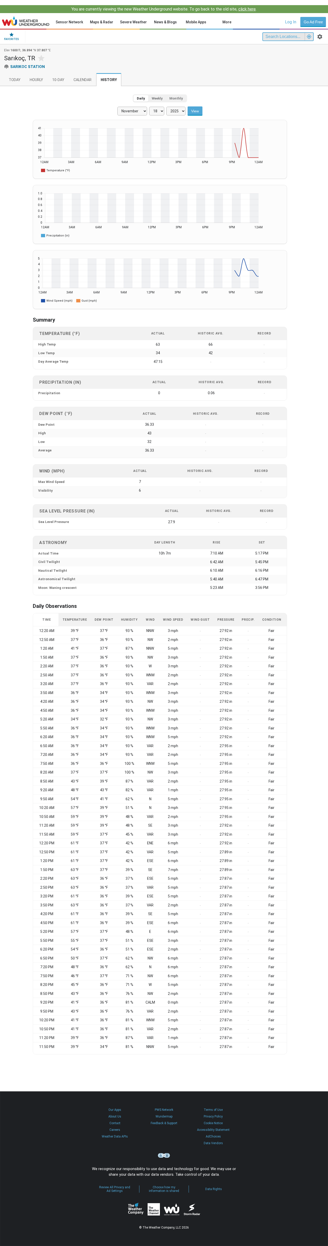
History (109, 80)
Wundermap (164, 1116)
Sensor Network (69, 22)
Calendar (82, 80)
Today (14, 80)
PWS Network (164, 1110)
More (226, 22)
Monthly (176, 98)
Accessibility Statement (213, 1130)
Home (25, 21)
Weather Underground (171, 1209)
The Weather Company (136, 1209)
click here (247, 9)
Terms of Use (213, 1110)
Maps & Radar (101, 22)
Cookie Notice (213, 1123)
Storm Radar (191, 1209)
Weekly (157, 98)
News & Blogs (165, 22)
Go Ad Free (313, 22)
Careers (114, 1130)
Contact (114, 1123)
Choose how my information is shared (164, 1189)
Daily (141, 98)
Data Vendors (213, 1143)
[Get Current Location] (309, 36)
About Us (114, 1116)
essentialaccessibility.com (164, 1155)
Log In (290, 21)
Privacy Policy (213, 1116)
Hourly (36, 80)
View (195, 111)
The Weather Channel (154, 1209)
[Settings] (320, 37)
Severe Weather (133, 22)
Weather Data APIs (115, 1136)
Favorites (11, 39)
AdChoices (213, 1136)
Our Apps (114, 1110)
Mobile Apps (196, 22)
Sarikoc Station (27, 66)
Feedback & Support (164, 1123)
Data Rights (213, 1189)
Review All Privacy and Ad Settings (114, 1189)
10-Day (58, 80)
